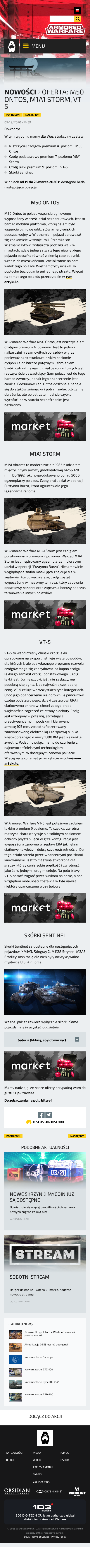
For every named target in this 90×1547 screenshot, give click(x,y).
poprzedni (13, 114)
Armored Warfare (45, 1438)
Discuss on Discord (48, 1122)
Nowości (20, 91)
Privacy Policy (58, 1536)
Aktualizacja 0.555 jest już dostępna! (46, 1344)
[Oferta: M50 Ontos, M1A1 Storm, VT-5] (77, 10)
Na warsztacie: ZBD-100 (38, 1394)
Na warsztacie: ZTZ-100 (38, 1369)
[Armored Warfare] (65, 29)
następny (32, 114)
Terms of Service (40, 1536)
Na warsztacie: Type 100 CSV (41, 1381)
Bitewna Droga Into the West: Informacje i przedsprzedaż (49, 1333)
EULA (27, 1536)
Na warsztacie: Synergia (39, 1356)
